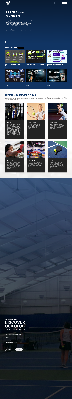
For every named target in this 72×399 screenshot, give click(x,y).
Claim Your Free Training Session (35, 64)
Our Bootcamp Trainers (32, 84)
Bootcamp (8, 84)
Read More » (6, 67)
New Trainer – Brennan (53, 84)
